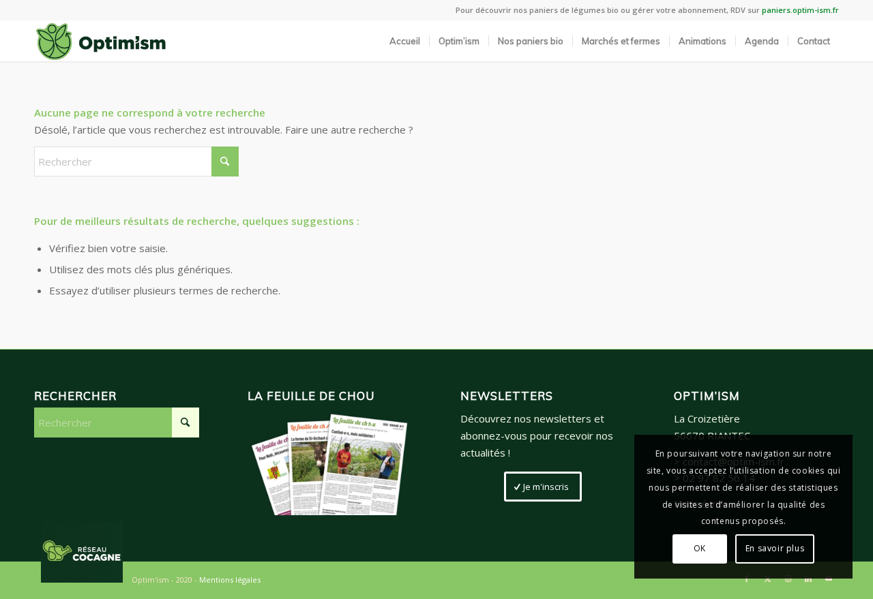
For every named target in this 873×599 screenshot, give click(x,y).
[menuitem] (405, 40)
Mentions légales (230, 579)
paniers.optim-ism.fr (800, 10)
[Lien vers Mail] (828, 578)
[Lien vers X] (767, 578)
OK (700, 548)
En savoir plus (774, 548)
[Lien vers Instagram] (788, 578)
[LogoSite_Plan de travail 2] (101, 40)
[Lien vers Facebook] (747, 578)
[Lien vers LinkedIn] (808, 578)
